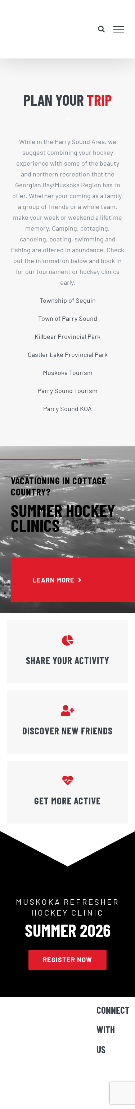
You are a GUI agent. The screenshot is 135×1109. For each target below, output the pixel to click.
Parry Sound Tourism (67, 390)
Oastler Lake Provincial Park (68, 354)
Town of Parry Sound (67, 318)
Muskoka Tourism (68, 372)
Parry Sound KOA (67, 408)
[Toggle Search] (101, 28)
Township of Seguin (68, 300)
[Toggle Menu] (119, 29)
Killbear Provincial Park (67, 336)
